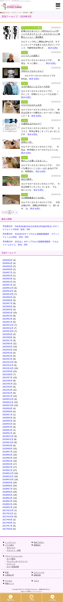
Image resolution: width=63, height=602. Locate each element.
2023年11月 (7, 291)
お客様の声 (9, 575)
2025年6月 (7, 260)
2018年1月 (7, 507)
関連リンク (9, 583)
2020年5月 (7, 421)
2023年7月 (7, 303)
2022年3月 (7, 353)
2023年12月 (8, 288)
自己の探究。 (27, 179)
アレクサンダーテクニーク (17, 561)
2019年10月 (8, 442)
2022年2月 (7, 356)
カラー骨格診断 (13, 567)
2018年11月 (7, 476)
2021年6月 (7, 380)
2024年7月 (7, 272)
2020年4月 (7, 424)
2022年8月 (7, 337)
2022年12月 (8, 325)
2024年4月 (7, 278)
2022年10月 (8, 331)
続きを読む (53, 48)
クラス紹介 (9, 545)
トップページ (10, 542)
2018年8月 (7, 485)
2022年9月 (7, 334)
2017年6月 (7, 529)
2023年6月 (7, 306)
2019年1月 (7, 470)
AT (24, 589)
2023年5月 (7, 309)
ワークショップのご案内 (31, 28)
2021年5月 (7, 384)
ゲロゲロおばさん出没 (31, 105)
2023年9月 (7, 297)
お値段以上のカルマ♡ (31, 123)
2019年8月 (7, 448)
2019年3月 (7, 464)
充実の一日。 (27, 142)
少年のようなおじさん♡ (32, 71)
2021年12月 (8, 362)
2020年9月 (7, 408)
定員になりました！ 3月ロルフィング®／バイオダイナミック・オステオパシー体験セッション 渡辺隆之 (40, 34)
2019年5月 (7, 458)
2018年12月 (8, 473)
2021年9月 (7, 371)
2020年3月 (7, 427)
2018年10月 (8, 479)
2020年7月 (7, 414)
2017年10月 (8, 516)
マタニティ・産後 (14, 550)
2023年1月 (7, 322)
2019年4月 (7, 461)
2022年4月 (7, 350)
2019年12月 (8, 436)
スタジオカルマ (26, 1)
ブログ (24, 52)
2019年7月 (7, 451)
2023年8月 (7, 300)
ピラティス (11, 564)
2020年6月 (7, 417)
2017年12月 (8, 510)
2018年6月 (7, 492)
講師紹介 (37, 545)
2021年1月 (7, 396)
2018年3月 (7, 501)
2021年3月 (7, 390)
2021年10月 (8, 368)
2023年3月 (7, 316)
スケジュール (39, 572)
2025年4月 (7, 263)
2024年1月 (7, 285)
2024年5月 (7, 275)
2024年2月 (7, 282)
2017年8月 (7, 523)
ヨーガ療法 (11, 559)
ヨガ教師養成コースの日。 (33, 198)
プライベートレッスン (14, 556)
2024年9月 (7, 266)
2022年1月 (7, 359)
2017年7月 (7, 526)
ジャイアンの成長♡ (30, 55)
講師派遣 (37, 575)
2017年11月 (7, 513)
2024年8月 (7, 269)
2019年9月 (7, 445)
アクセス (8, 581)
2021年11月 (7, 365)
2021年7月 (7, 377)
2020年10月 (8, 405)
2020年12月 (8, 399)
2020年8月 (7, 411)
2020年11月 (7, 402)
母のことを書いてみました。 (34, 160)
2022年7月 (7, 340)
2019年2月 (7, 467)
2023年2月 (7, 319)
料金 (7, 572)
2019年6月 (7, 455)
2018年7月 (7, 489)
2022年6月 (7, 343)
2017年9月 (7, 519)
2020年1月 (7, 433)
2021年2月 (7, 393)
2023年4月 (7, 312)
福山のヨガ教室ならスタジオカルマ (31, 591)
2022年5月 (7, 346)
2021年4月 (7, 387)
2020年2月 (7, 430)
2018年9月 (7, 482)
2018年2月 (7, 504)
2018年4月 (7, 498)
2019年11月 (7, 439)
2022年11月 (7, 328)
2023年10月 (8, 294)
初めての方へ (39, 542)
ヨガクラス (11, 548)
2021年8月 (7, 374)
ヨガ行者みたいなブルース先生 (35, 86)
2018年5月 (7, 495)
